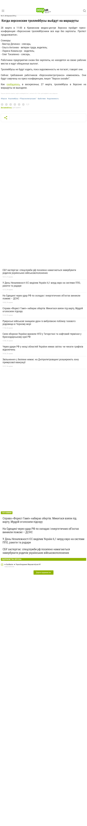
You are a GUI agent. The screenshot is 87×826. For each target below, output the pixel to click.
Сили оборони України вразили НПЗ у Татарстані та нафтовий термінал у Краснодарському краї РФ (42, 335)
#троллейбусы (13, 99)
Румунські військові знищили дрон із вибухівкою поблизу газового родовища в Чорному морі (39, 323)
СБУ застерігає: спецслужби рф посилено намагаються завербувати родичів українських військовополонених (39, 272)
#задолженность (53, 99)
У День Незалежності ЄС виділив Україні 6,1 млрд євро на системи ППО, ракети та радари (42, 284)
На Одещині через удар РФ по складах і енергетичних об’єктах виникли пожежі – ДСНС (41, 297)
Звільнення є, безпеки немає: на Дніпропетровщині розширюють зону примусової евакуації (41, 361)
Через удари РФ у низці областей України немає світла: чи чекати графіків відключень (43, 348)
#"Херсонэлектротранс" (28, 99)
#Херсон (4, 99)
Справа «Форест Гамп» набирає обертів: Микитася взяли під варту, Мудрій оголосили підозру (43, 310)
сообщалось (13, 84)
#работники (42, 99)
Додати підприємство (43, 572)
